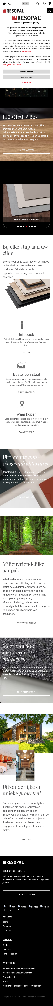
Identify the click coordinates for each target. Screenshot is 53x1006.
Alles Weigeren (26, 77)
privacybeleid (26, 51)
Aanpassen (26, 83)
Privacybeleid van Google (12, 65)
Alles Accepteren (26, 71)
